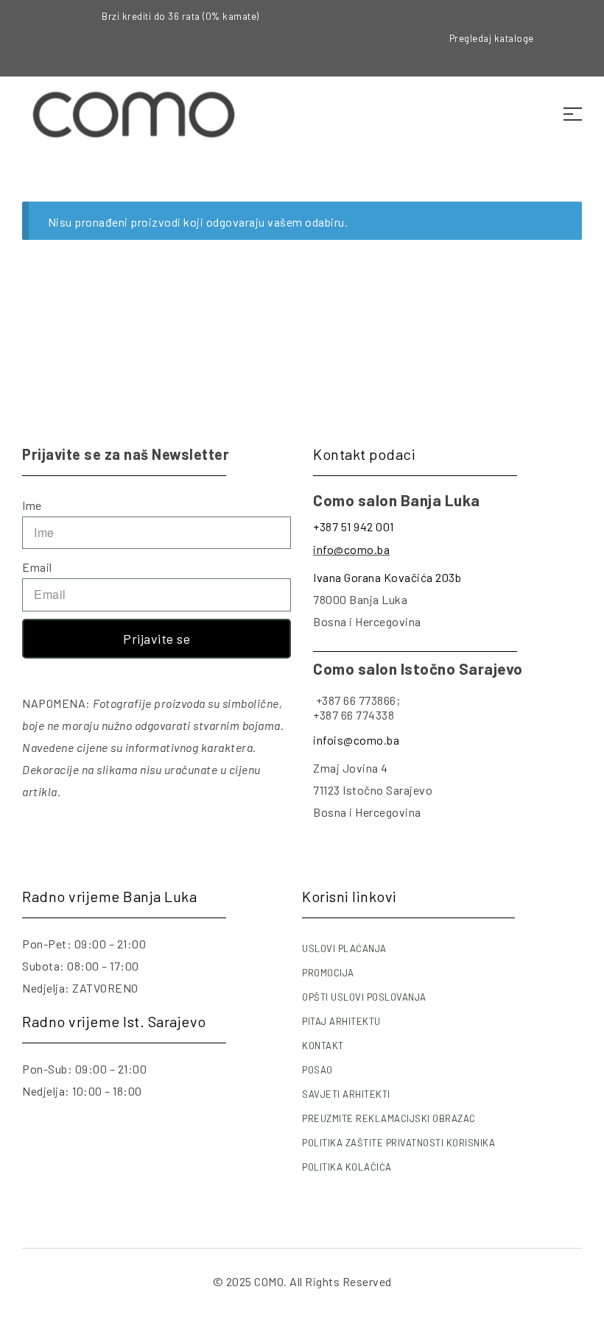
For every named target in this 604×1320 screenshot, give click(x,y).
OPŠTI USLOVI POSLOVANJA (364, 997)
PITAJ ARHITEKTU (341, 1021)
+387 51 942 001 (353, 526)
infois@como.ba (356, 740)
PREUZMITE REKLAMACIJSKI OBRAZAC (389, 1118)
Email (37, 567)
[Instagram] (582, 38)
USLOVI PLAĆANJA (344, 948)
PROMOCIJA (328, 973)
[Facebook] (582, 17)
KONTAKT (323, 1045)
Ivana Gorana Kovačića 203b (387, 577)
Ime (32, 505)
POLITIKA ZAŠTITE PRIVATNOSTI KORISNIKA (398, 1143)
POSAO (317, 1070)
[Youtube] (582, 59)
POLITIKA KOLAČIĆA (347, 1167)
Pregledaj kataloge (491, 38)
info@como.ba (351, 549)
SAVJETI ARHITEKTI (346, 1094)
